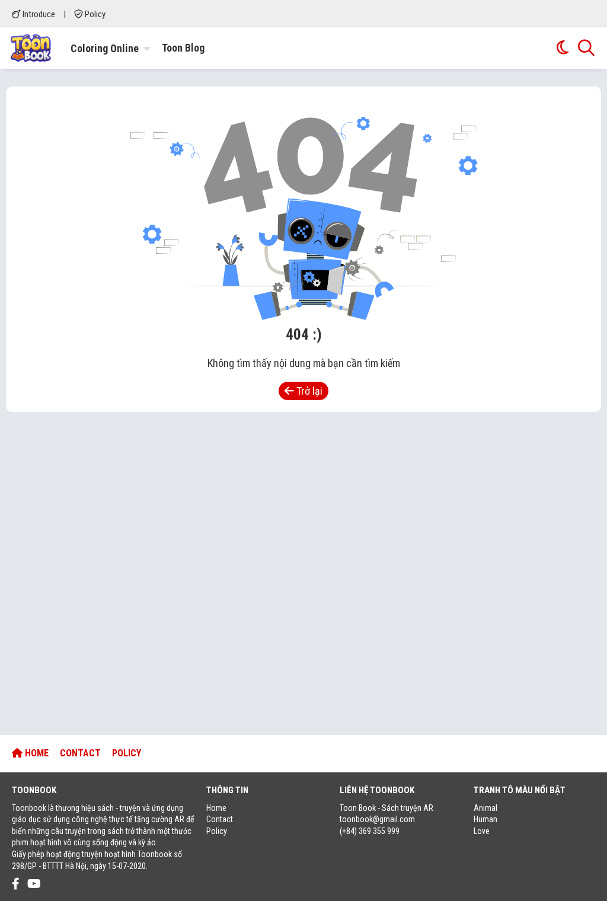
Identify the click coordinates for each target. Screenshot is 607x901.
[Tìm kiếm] (586, 48)
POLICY (126, 753)
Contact (219, 819)
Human (485, 819)
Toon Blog (183, 47)
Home (216, 808)
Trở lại (308, 391)
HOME (36, 753)
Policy (94, 14)
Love (482, 831)
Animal (485, 808)
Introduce (38, 14)
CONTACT (80, 753)
